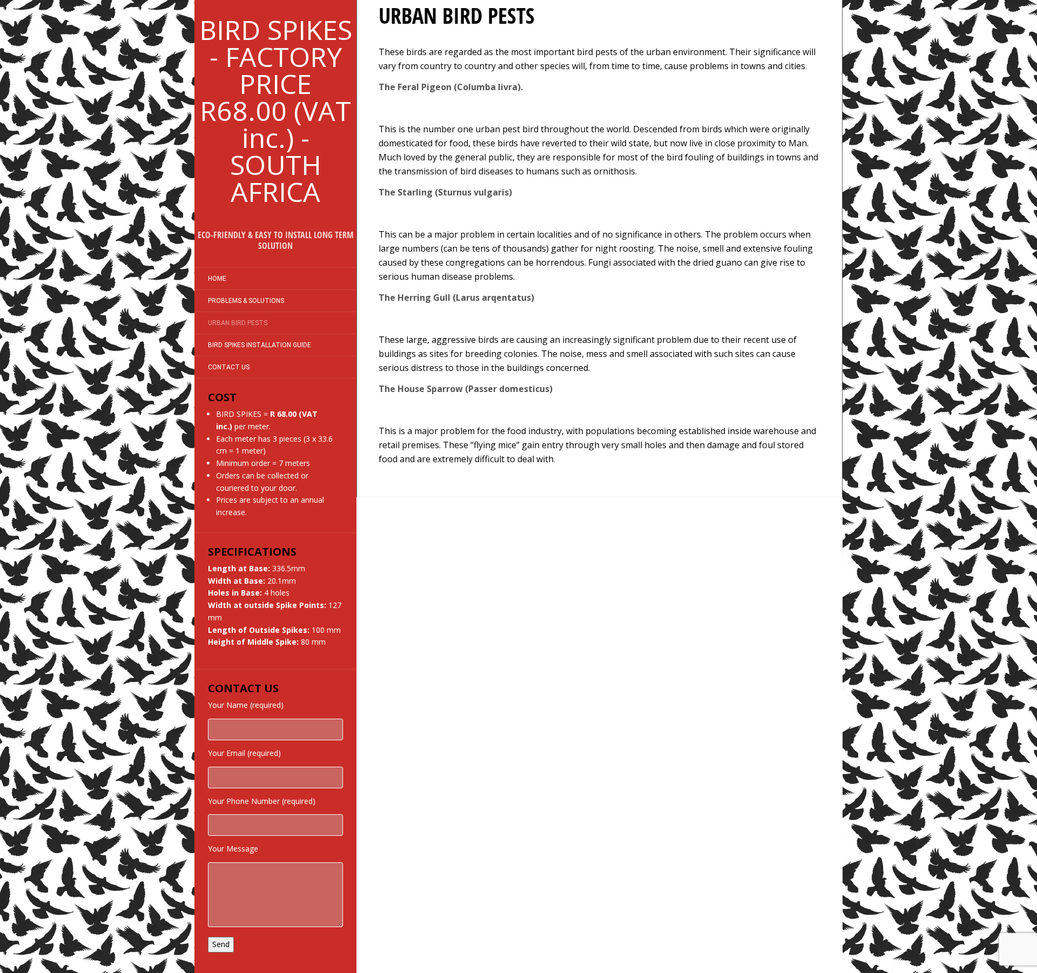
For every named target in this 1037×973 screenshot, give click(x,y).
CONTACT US (229, 367)
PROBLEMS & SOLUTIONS (246, 301)
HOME (217, 278)
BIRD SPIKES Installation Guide (259, 345)
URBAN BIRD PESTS (237, 323)
